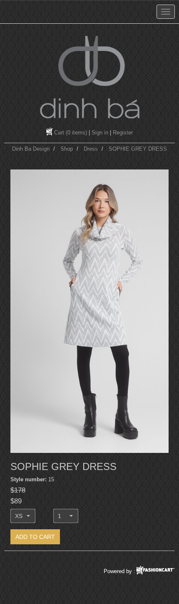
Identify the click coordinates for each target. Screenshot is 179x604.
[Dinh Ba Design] (89, 77)
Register (123, 132)
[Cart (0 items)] (50, 132)
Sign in (100, 132)
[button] (22, 516)
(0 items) (70, 132)
